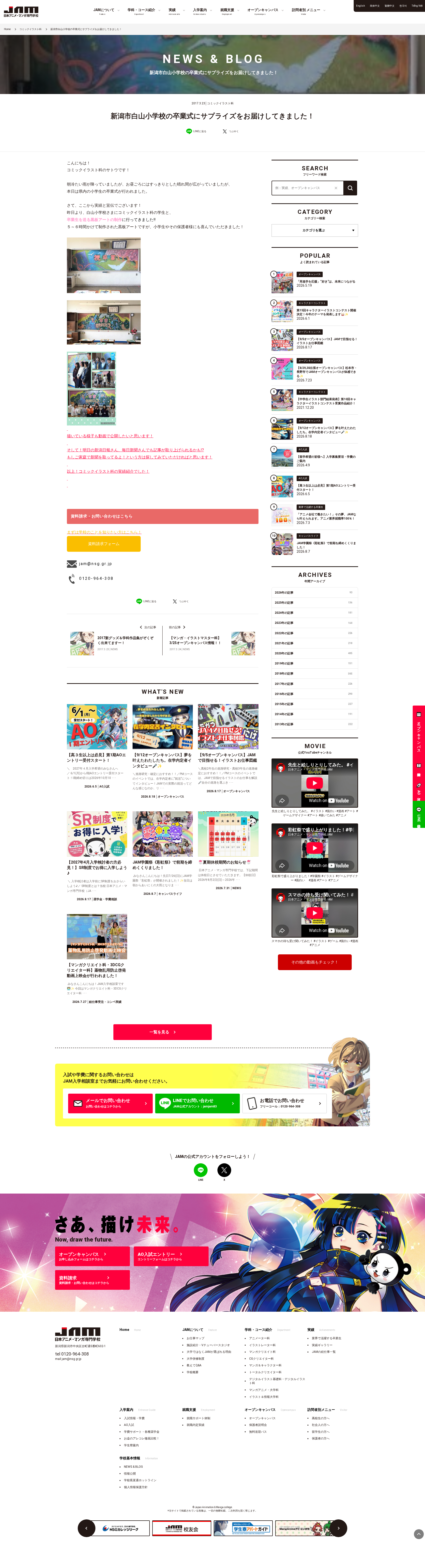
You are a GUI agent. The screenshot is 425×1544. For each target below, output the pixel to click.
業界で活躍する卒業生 (326, 1338)
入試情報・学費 (134, 1418)
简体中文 (375, 5)
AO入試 (129, 1425)
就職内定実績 (195, 1425)
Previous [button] (86, 1528)
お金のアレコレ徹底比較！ (141, 1438)
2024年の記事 (313, 612)
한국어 (403, 5)
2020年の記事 (313, 653)
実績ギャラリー (322, 1345)
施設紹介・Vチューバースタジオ (208, 1345)
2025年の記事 (313, 602)
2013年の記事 (313, 724)
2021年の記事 (313, 643)
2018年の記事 (313, 673)
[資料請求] (419, 766)
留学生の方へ (321, 1432)
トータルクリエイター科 (265, 1372)
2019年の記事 (313, 663)
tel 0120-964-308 (72, 1353)
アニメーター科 (259, 1338)
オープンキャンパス (262, 1418)
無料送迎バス (258, 1432)
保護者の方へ (321, 1438)
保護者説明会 (258, 1425)
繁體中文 (390, 5)
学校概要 (192, 1372)
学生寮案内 (131, 1445)
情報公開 (130, 1473)
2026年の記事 (313, 592)
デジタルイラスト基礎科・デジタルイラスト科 (277, 1381)
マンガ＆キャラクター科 (265, 1365)
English (360, 5)
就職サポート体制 (198, 1418)
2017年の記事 (313, 684)
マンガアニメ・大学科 (264, 1390)
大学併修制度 (195, 1358)
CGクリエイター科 (261, 1358)
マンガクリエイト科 (262, 1352)
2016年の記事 (313, 694)
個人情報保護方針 (136, 1487)
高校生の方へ (321, 1418)
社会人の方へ (321, 1425)
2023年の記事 (313, 623)
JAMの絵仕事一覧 (324, 1352)
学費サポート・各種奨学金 (141, 1432)
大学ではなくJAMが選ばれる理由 (209, 1352)
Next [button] (338, 1528)
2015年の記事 (313, 704)
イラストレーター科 (262, 1345)
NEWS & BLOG (133, 1466)
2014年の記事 (313, 714)
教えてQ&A (194, 1365)
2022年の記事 (313, 633)
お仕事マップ (195, 1338)
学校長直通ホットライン (140, 1480)
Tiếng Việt (417, 5)
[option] (120, 1528)
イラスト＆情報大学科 (264, 1397)
